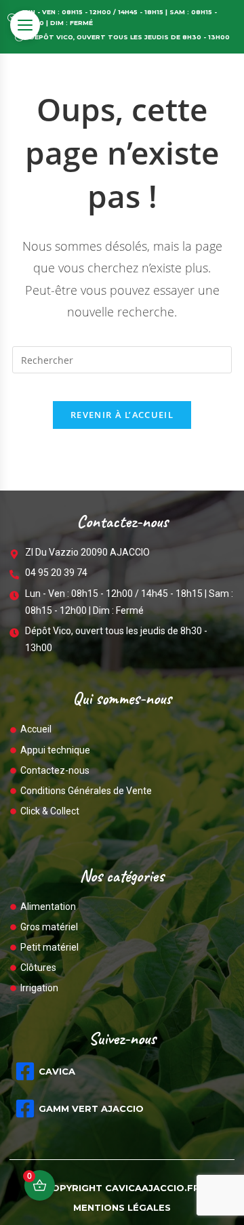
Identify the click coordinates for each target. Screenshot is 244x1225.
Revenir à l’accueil (122, 415)
